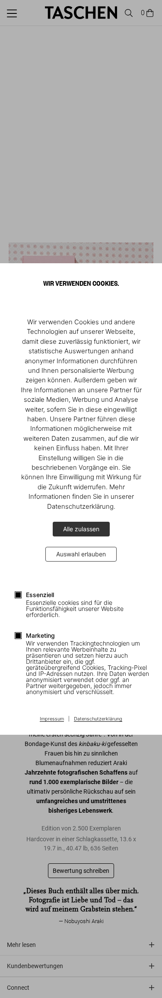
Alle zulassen (81, 529)
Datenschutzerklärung (98, 719)
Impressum (52, 719)
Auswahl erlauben (81, 554)
